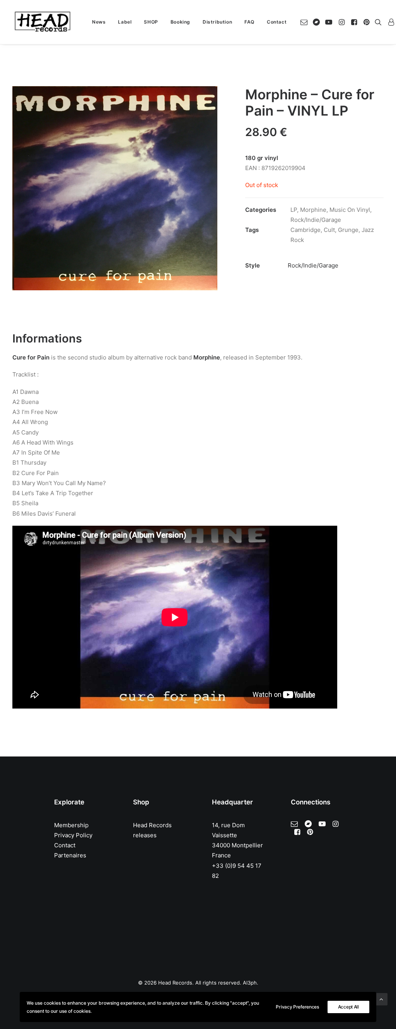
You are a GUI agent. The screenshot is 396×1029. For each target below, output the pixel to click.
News (99, 22)
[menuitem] (99, 22)
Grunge (348, 229)
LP (293, 209)
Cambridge (305, 229)
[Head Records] (42, 22)
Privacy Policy (73, 835)
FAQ (249, 22)
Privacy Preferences (297, 1007)
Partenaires (70, 855)
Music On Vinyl (349, 209)
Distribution (217, 22)
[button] (305, 22)
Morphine (313, 209)
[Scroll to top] (381, 998)
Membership (71, 825)
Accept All (348, 1007)
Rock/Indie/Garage (315, 219)
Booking (180, 22)
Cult (329, 229)
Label (124, 22)
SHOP (151, 22)
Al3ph (250, 983)
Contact (277, 22)
